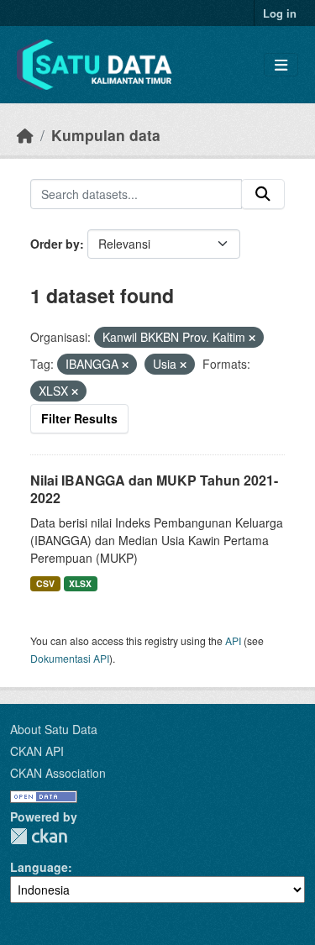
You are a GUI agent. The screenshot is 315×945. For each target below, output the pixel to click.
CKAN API (37, 751)
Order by (55, 243)
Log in (280, 13)
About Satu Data (53, 729)
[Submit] (263, 194)
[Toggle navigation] (281, 65)
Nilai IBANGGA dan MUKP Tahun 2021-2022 (154, 488)
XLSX (80, 583)
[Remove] (252, 337)
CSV (45, 583)
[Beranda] (25, 134)
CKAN (38, 836)
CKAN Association (58, 772)
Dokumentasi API (69, 658)
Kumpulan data (105, 134)
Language (39, 866)
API (233, 640)
